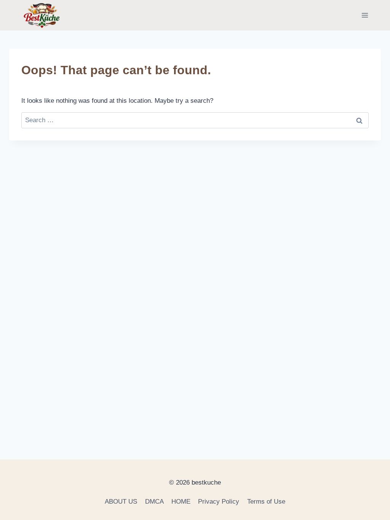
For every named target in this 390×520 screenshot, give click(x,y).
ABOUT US (121, 501)
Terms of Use (266, 501)
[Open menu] (365, 15)
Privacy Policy (218, 501)
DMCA (154, 501)
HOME (180, 501)
